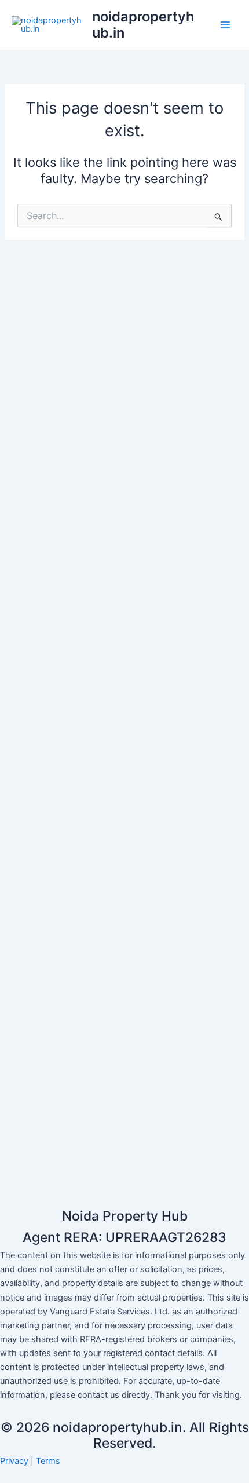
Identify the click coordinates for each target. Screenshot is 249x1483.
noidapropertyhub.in (143, 24)
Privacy (14, 1461)
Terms (48, 1461)
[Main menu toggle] (225, 25)
